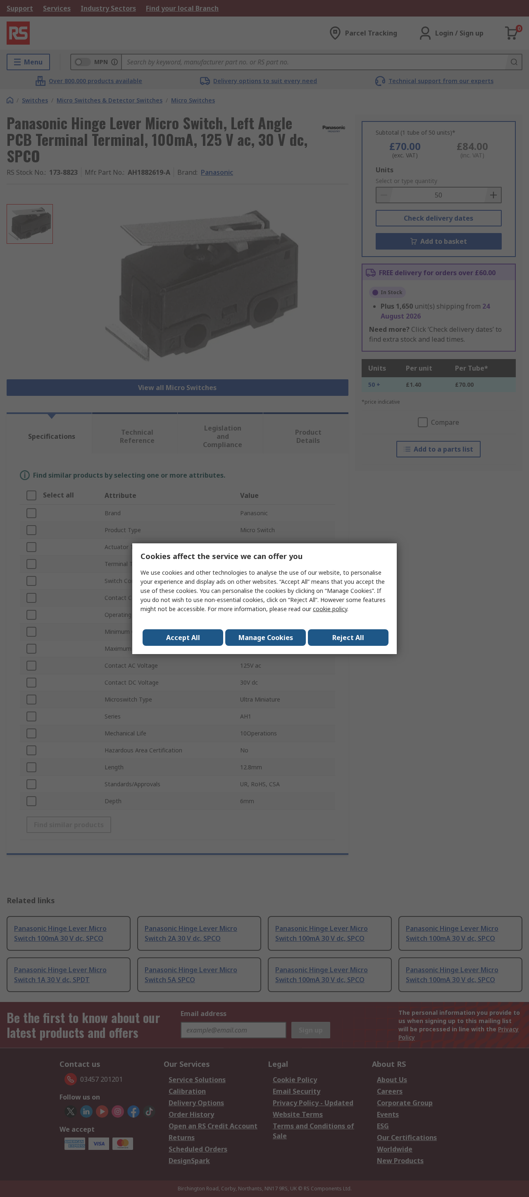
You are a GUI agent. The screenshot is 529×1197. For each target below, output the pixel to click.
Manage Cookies (265, 637)
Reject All (348, 637)
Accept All (183, 637)
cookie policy (330, 609)
